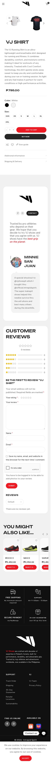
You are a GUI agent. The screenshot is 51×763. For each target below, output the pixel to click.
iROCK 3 (9, 558)
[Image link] (25, 641)
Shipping (9, 685)
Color (7, 100)
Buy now (25, 137)
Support (38, 598)
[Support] (38, 592)
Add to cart (31, 130)
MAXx (27, 558)
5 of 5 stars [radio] (30, 398)
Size (7, 111)
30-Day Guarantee (38, 618)
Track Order (11, 681)
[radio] (7, 105)
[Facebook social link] (18, 213)
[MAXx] (30, 546)
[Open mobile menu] (3, 4)
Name (9, 433)
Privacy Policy (35, 685)
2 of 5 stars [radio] (24, 398)
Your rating (12, 398)
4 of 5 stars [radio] (28, 398)
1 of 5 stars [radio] (21, 398)
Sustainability (12, 704)
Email (9, 444)
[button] (7, 23)
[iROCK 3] (11, 546)
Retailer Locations (10, 698)
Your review (12, 402)
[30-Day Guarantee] (38, 612)
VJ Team (33, 681)
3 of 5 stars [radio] (26, 398)
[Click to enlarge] (9, 18)
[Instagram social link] (22, 213)
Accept (25, 758)
